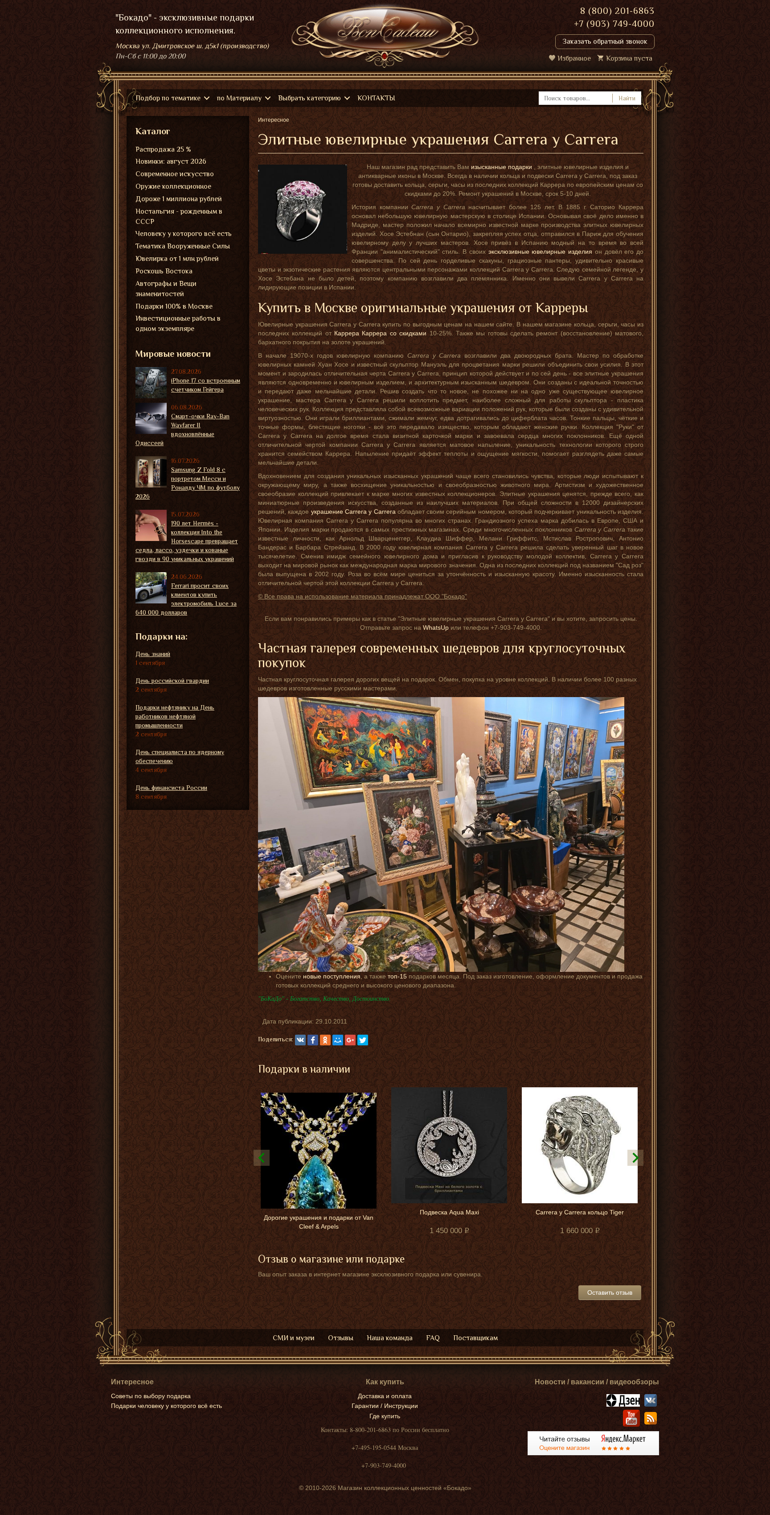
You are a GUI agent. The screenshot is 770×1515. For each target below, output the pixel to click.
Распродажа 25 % (163, 149)
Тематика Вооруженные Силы (182, 246)
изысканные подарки (501, 166)
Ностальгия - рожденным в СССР (178, 216)
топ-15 (397, 976)
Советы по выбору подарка (151, 1395)
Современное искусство (174, 174)
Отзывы (340, 1338)
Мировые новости (173, 354)
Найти (626, 98)
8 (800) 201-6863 (617, 11)
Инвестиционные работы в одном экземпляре (178, 323)
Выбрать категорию (309, 98)
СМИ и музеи (294, 1338)
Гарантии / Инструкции (385, 1405)
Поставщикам (475, 1338)
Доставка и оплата (385, 1395)
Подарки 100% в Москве (174, 306)
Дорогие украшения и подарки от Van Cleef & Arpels (318, 1222)
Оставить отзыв (609, 1292)
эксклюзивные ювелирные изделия (540, 251)
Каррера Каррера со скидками (380, 333)
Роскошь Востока (163, 271)
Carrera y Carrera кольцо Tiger (580, 1212)
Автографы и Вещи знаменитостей (166, 289)
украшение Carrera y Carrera (353, 511)
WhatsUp (436, 627)
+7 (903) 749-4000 (614, 24)
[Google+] (350, 1040)
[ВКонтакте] (300, 1040)
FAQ (433, 1338)
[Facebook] (312, 1040)
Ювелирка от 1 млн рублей (177, 259)
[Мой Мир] (337, 1040)
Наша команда (390, 1338)
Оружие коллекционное (173, 186)
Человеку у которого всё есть (183, 234)
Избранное (574, 58)
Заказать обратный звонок (604, 41)
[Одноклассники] (325, 1040)
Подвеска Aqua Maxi (449, 1212)
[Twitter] (362, 1040)
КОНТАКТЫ (376, 98)
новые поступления (331, 976)
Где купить (384, 1416)
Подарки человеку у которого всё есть (166, 1405)
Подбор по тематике (168, 98)
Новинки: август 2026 (170, 161)
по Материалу (239, 98)
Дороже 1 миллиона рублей (178, 199)
